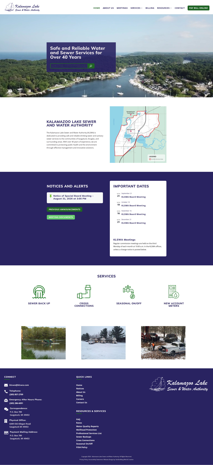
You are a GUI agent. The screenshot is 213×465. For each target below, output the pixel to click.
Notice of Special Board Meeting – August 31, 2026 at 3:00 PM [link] (73, 197)
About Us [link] (108, 8)
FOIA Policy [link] (81, 447)
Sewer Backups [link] (83, 436)
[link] (22, 7)
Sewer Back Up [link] (39, 303)
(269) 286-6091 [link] (16, 403)
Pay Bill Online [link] (198, 8)
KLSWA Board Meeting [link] (133, 197)
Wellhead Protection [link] (86, 429)
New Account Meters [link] (174, 304)
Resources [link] (163, 8)
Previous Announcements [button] (64, 209)
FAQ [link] (78, 419)
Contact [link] (180, 8)
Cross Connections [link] (84, 304)
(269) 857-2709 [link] (16, 394)
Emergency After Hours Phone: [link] (25, 399)
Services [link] (135, 8)
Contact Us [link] (81, 402)
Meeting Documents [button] (61, 217)
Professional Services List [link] (89, 433)
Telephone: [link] (15, 391)
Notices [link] (80, 388)
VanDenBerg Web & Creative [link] (124, 459)
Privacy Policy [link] (84, 459)
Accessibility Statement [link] (96, 459)
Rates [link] (79, 422)
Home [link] (96, 8)
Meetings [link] (122, 8)
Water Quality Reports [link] (87, 426)
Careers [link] (80, 399)
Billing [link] (150, 8)
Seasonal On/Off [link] (129, 303)
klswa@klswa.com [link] (19, 385)
